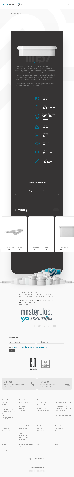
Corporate (5, 400)
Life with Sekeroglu (42, 402)
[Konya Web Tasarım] (32, 472)
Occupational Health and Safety (9, 414)
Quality (21, 431)
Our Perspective (41, 405)
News (38, 444)
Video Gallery (59, 431)
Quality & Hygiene (25, 426)
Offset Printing (41, 431)
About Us (4, 402)
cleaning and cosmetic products (26, 405)
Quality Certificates (25, 437)
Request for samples (37, 191)
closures (21, 408)
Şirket (56, 444)
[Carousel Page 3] (39, 62)
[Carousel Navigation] (56, 210)
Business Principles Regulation (7, 418)
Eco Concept (6, 426)
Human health (23, 435)
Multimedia (58, 426)
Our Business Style (7, 409)
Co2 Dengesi (6, 431)
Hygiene (21, 433)
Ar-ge (56, 400)
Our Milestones (6, 405)
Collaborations (59, 413)
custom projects (24, 410)
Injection (39, 428)
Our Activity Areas (60, 410)
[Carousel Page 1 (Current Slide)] (34, 62)
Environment (23, 428)
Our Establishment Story (9, 411)
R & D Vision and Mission (62, 406)
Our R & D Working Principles (63, 408)
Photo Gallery (59, 428)
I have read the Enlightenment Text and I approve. (29, 347)
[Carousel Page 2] (37, 62)
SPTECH (39, 426)
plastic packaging (24, 402)
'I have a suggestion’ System (63, 415)
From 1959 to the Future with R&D (63, 403)
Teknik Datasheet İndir (37, 183)
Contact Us (5, 444)
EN (68, 4)
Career (39, 400)
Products (19, 14)
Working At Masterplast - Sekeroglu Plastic (44, 407)
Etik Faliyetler (6, 451)
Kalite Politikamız (24, 440)
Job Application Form (43, 410)
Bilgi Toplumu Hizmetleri (37, 459)
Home (13, 14)
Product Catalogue (60, 433)
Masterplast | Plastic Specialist (26, 445)
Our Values (5, 407)
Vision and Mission (7, 421)
